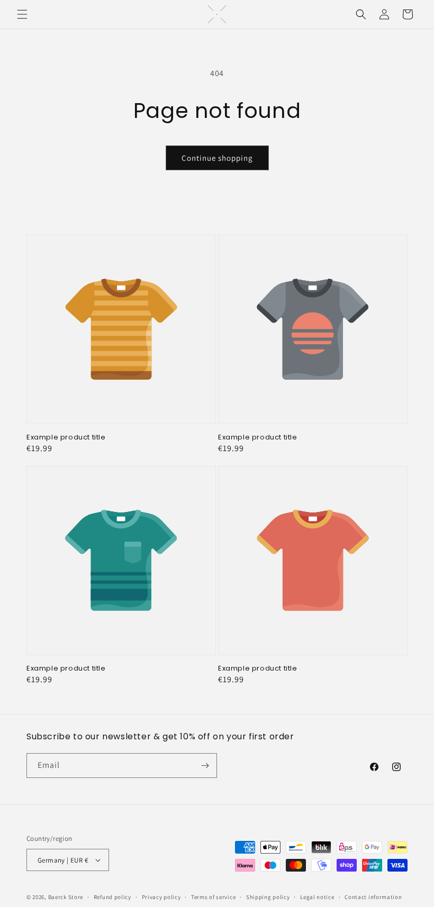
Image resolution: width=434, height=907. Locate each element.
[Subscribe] (204, 765)
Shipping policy (268, 897)
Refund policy (112, 897)
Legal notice (317, 897)
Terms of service (213, 897)
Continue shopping (217, 158)
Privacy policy (161, 897)
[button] (22, 14)
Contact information (373, 897)
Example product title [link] (66, 437)
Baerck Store (65, 897)
